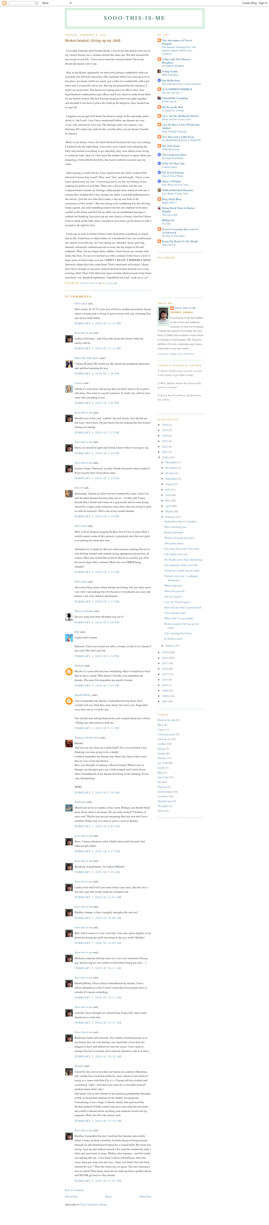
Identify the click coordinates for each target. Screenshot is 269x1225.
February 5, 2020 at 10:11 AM (98, 968)
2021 (165, 452)
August (169, 484)
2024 (165, 435)
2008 (165, 696)
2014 (165, 679)
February (170, 517)
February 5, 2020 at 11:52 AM (98, 1181)
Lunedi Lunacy (169, 166)
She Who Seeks (171, 146)
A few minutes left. (175, 613)
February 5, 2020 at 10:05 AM (98, 897)
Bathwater (80, 802)
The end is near (169, 214)
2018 (165, 658)
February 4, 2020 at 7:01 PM (97, 685)
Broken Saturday (173, 532)
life (159, 782)
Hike (160, 772)
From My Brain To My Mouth (180, 241)
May (168, 500)
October (170, 473)
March (169, 511)
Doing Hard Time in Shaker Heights (178, 209)
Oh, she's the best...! (172, 92)
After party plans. (174, 543)
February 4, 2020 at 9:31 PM (97, 728)
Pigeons (162, 787)
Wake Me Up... (169, 244)
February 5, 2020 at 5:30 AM (97, 792)
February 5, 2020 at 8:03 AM (97, 826)
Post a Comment (74, 1190)
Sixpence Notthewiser (87, 737)
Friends (162, 758)
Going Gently (170, 71)
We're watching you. (175, 527)
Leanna (79, 383)
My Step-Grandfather (172, 158)
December (171, 462)
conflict (162, 744)
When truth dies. (173, 585)
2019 (165, 652)
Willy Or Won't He (173, 163)
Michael (79, 665)
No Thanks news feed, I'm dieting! (183, 559)
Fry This (166, 223)
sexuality (163, 796)
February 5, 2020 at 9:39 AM (97, 872)
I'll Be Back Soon (170, 149)
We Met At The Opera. (173, 235)
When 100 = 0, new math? (179, 618)
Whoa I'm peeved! (174, 591)
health (161, 768)
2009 (165, 690)
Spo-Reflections (171, 80)
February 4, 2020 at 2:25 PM (97, 478)
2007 (165, 701)
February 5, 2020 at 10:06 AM (98, 918)
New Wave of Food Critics (175, 184)
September (171, 478)
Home (108, 1196)
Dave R (79, 487)
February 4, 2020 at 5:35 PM (97, 572)
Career (161, 729)
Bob (77, 632)
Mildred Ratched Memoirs (177, 190)
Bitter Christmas (170, 74)
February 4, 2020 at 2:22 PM (97, 432)
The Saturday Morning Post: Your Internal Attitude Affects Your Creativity (179, 50)
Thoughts (163, 806)
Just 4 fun (163, 777)
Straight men (165, 801)
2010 (165, 685)
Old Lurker (81, 303)
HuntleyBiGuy (83, 695)
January (170, 645)
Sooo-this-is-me (135, 17)
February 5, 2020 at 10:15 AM (98, 1022)
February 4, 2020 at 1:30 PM (97, 373)
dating (161, 748)
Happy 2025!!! (169, 202)
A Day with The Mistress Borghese (176, 60)
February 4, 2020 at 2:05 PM (97, 403)
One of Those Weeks (172, 175)
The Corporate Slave (174, 155)
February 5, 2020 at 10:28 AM (98, 1056)
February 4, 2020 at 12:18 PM (98, 323)
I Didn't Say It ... (170, 101)
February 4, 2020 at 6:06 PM (97, 622)
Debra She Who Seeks (87, 358)
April (168, 506)
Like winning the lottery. (178, 633)
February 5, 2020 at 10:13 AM (98, 997)
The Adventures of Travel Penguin (177, 42)
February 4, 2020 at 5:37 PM (97, 601)
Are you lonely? (173, 596)
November (171, 468)
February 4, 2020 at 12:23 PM (98, 348)
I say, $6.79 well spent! (177, 602)
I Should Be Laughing (175, 98)
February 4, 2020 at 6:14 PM (97, 656)
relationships (165, 791)
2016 (165, 669)
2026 (165, 425)
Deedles (79, 1066)
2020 (165, 457)
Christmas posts (166, 734)
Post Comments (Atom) (94, 1204)
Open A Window (171, 181)
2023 (165, 441)
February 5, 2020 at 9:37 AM (97, 851)
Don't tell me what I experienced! (183, 607)
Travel (161, 811)
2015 (165, 674)
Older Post (145, 1196)
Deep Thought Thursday (174, 131)
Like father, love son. (176, 554)
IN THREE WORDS (173, 66)
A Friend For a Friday (173, 110)
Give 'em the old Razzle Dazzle (180, 116)
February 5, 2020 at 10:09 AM (98, 943)
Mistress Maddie (84, 611)
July (168, 489)
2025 (165, 430)
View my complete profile (176, 354)
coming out (164, 739)
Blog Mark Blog (171, 199)
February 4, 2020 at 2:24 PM (97, 453)
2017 (165, 663)
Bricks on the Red (172, 107)
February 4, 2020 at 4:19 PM (97, 516)
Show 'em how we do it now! (177, 119)
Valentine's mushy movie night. (182, 570)
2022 (165, 446)
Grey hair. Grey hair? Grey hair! (182, 549)
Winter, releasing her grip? (179, 538)
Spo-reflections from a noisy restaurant (181, 83)
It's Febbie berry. (173, 639)
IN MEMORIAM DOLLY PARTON (181, 140)
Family (162, 753)
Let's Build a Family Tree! (175, 193)
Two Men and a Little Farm (178, 137)
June (168, 495)
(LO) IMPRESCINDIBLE (177, 89)
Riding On (168, 220)
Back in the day (166, 720)
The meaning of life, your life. (181, 565)
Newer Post (71, 1196)
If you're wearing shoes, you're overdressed (180, 230)
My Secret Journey (173, 172)
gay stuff (162, 763)
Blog (160, 725)
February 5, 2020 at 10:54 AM (98, 1121)
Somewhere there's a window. (180, 521)
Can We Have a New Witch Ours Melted (181, 126)
